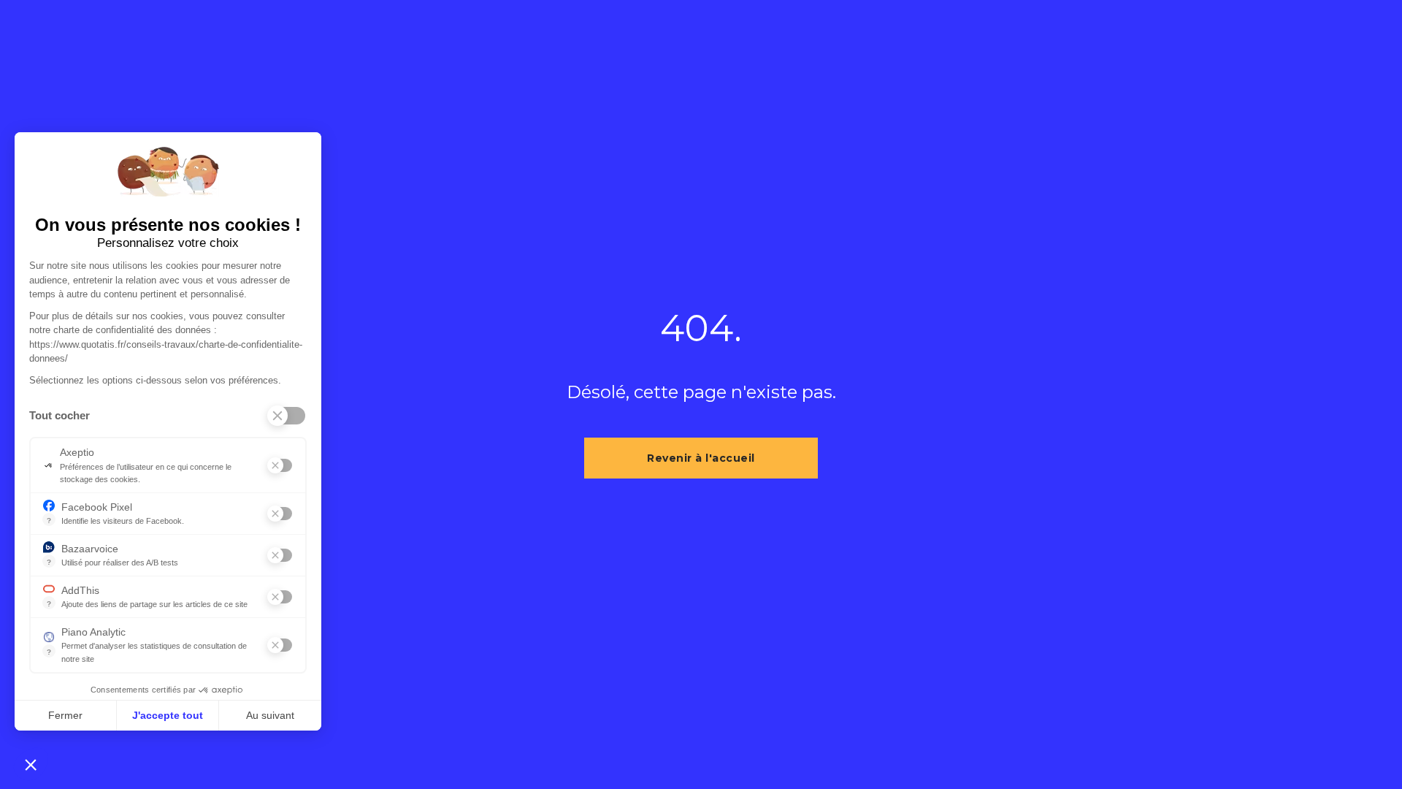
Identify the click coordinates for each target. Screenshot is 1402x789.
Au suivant (270, 715)
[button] (30, 764)
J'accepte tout (167, 715)
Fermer (65, 715)
